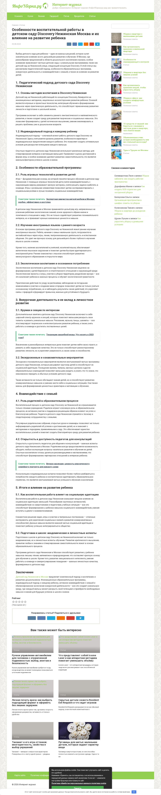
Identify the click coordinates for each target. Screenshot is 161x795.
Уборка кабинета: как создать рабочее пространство (131, 179)
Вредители (79, 16)
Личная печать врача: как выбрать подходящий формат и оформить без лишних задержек (32, 703)
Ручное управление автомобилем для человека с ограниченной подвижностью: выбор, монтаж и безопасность (31, 659)
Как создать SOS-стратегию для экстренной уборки (129, 189)
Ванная (41, 16)
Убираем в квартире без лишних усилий (134, 73)
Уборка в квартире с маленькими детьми (133, 35)
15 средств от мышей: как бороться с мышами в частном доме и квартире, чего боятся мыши (135, 127)
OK (134, 792)
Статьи (92, 16)
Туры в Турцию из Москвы (135, 150)
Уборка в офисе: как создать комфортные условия (133, 100)
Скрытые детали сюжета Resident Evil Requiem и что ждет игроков (78, 701)
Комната (18, 16)
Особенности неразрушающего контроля (136, 60)
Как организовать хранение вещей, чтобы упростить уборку (134, 87)
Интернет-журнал (67, 4)
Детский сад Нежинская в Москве (32, 577)
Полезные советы (130, 39)
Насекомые (127, 133)
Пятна (66, 16)
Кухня (30, 16)
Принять (77, 788)
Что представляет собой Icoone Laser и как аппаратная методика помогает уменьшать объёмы (77, 658)
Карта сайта (19, 775)
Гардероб (54, 16)
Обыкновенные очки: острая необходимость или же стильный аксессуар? (136, 139)
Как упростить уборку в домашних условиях (128, 221)
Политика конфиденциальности (45, 775)
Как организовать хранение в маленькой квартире (133, 49)
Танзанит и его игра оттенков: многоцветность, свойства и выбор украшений (29, 745)
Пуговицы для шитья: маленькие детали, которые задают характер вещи (78, 745)
